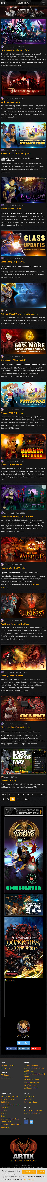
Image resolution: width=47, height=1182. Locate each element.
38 (33, 794)
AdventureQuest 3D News (34, 1068)
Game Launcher (7, 1078)
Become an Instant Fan (10, 1096)
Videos (3, 1113)
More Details (29, 1172)
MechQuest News (31, 1082)
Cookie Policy (28, 1179)
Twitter (25, 1043)
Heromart (28, 1099)
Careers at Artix (7, 1065)
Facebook (12, 1048)
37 (28, 794)
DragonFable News (32, 1079)
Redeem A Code (30, 1102)
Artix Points (29, 1096)
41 (3, 799)
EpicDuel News (30, 1085)
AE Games (5, 1075)
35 (18, 794)
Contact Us (5, 1068)
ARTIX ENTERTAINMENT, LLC (23, 1160)
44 (18, 799)
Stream (4, 1116)
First (4, 794)
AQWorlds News (31, 1065)
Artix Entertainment (35, 1167)
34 (13, 794)
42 (8, 799)
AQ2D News (29, 1071)
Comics (4, 1110)
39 (37, 794)
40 (42, 794)
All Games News (30, 1088)
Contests (4, 1107)
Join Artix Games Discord (11, 1105)
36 (23, 794)
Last (27, 799)
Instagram (25, 1048)
